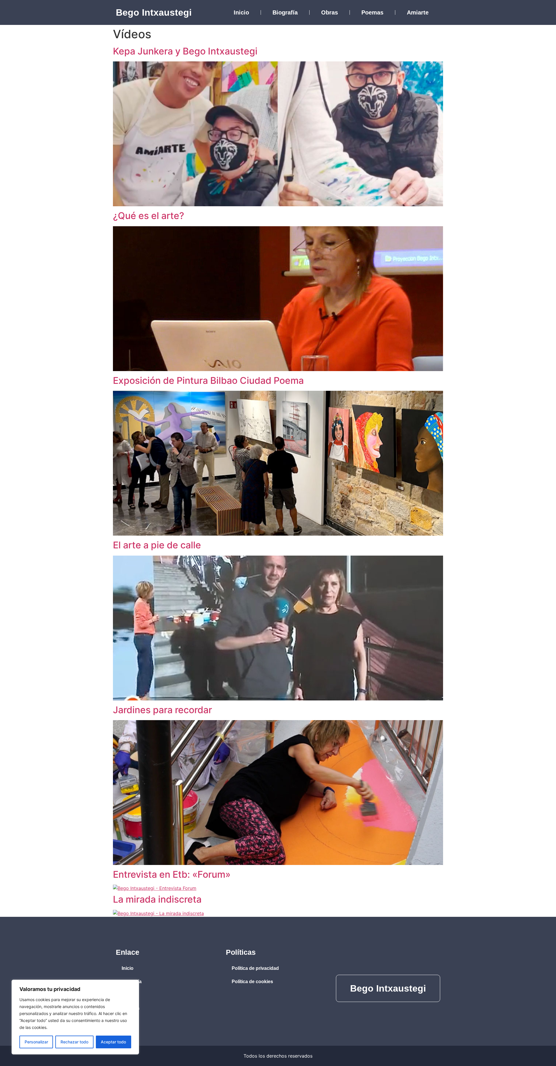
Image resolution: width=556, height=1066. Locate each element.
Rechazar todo (74, 1041)
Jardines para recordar (162, 709)
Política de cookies (252, 981)
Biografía (285, 12)
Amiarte (418, 12)
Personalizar (36, 1041)
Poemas (372, 12)
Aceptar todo (113, 1041)
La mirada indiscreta (157, 899)
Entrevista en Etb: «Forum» (172, 874)
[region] (75, 1017)
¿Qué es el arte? (148, 215)
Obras (329, 12)
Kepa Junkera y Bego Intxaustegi (185, 51)
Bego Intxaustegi (154, 12)
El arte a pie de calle (157, 545)
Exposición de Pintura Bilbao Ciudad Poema (208, 380)
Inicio (241, 12)
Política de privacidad (255, 968)
